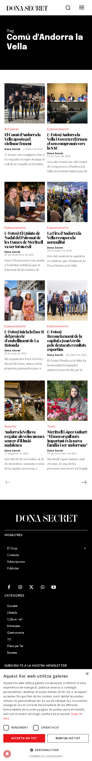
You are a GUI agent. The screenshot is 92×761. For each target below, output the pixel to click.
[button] (67, 7)
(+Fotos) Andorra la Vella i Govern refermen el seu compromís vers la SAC (67, 141)
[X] (31, 587)
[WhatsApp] (42, 587)
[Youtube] (53, 587)
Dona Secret (12, 149)
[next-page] (84, 482)
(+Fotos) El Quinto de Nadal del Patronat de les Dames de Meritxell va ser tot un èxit (23, 240)
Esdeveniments (57, 129)
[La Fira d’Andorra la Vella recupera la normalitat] (67, 202)
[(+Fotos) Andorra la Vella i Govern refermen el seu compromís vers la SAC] (67, 103)
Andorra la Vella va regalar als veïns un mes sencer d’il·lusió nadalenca (24, 438)
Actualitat (11, 129)
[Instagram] (20, 587)
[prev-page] (7, 482)
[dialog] (46, 715)
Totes (51, 426)
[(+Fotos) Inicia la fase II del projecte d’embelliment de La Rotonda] (24, 300)
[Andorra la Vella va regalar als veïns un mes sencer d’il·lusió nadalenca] (24, 400)
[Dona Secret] (26, 8)
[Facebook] (8, 587)
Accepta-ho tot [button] (24, 738)
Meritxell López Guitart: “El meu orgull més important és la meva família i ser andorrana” (67, 438)
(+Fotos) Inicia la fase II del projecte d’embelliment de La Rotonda (24, 338)
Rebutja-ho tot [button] (68, 738)
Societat (10, 426)
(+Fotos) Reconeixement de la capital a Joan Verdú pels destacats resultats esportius (66, 340)
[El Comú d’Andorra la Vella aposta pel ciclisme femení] (24, 103)
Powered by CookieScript (46, 756)
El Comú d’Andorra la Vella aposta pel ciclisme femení (22, 139)
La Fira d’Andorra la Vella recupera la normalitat (64, 238)
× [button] (87, 674)
